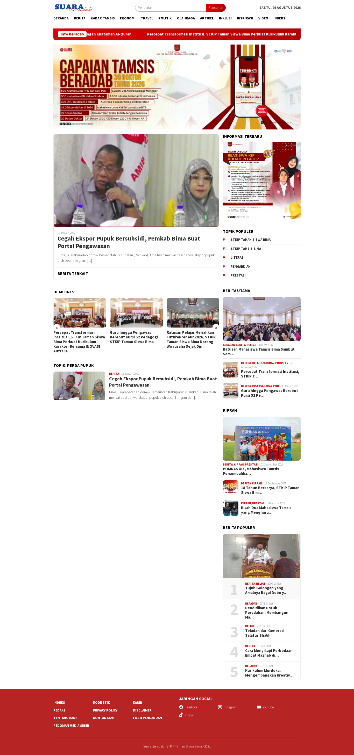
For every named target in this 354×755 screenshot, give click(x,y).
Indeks (59, 702)
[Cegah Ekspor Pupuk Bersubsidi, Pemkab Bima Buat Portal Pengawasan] (136, 180)
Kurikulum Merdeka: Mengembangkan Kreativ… (269, 673)
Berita (114, 373)
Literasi (238, 257)
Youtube (268, 707)
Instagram (231, 707)
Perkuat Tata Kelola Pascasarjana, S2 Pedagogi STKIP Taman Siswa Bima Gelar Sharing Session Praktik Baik (193, 341)
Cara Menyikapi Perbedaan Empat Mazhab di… (269, 653)
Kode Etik (101, 702)
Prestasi (238, 275)
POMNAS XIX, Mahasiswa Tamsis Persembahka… (251, 471)
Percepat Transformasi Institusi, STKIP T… (270, 374)
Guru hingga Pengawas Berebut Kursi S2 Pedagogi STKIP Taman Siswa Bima (77, 337)
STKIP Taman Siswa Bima (251, 239)
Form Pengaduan (147, 718)
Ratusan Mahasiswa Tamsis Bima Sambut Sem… (259, 351)
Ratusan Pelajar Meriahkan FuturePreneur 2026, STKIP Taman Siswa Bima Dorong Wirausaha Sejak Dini (134, 339)
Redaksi (60, 710)
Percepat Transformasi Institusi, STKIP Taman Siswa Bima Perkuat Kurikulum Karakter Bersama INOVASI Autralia (207, 34)
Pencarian (215, 7)
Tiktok (189, 715)
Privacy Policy (105, 710)
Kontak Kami (103, 718)
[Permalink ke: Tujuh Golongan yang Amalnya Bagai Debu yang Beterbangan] (262, 556)
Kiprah (239, 464)
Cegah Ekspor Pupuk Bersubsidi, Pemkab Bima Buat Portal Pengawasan (129, 242)
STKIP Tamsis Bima (246, 248)
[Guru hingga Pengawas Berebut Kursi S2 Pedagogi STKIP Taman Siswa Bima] (79, 313)
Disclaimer (142, 710)
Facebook (191, 707)
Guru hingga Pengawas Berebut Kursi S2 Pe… (269, 393)
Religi (251, 345)
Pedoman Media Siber (71, 725)
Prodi (279, 363)
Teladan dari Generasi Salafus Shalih (264, 633)
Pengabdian (241, 266)
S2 (286, 363)
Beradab (229, 345)
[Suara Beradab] (77, 7)
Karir (137, 702)
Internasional (263, 363)
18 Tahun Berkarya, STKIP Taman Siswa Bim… (270, 490)
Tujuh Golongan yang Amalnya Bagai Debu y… (266, 590)
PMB (276, 386)
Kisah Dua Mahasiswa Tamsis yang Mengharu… (266, 510)
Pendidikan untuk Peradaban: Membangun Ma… (266, 613)
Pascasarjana (262, 386)
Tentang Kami (65, 718)
